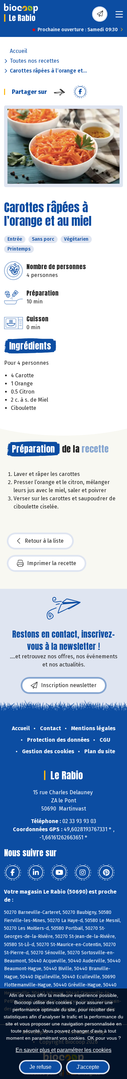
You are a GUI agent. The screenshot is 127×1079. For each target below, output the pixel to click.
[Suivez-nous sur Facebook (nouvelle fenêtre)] (12, 872)
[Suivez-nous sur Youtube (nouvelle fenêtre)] (59, 872)
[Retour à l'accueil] (21, 8)
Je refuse (40, 1067)
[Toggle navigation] (119, 16)
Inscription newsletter (69, 685)
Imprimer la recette (51, 563)
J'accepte (88, 1067)
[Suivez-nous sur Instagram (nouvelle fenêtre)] (82, 872)
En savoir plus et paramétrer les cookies (63, 1050)
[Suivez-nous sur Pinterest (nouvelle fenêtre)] (106, 872)
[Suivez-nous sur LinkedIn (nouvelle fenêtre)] (35, 872)
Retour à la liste (44, 541)
